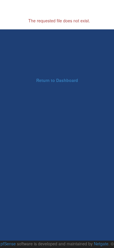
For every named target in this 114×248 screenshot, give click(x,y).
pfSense (8, 244)
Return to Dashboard (57, 80)
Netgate (101, 244)
